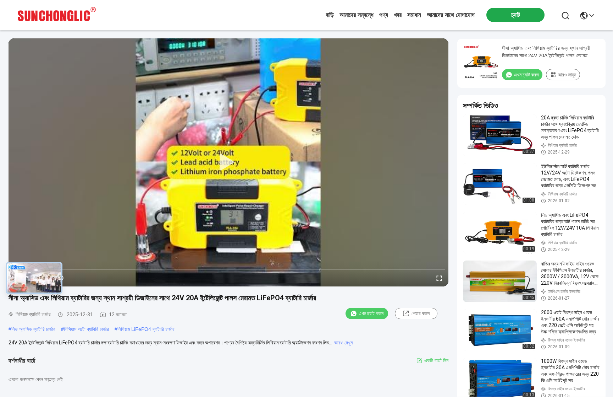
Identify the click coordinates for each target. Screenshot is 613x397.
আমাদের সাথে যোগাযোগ (451, 14)
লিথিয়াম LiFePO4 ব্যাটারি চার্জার (146, 329)
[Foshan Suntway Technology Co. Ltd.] (57, 15)
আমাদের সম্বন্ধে (356, 14)
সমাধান (414, 14)
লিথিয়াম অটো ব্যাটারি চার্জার (86, 329)
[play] (228, 162)
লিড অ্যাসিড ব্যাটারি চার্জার (33, 329)
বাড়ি (330, 14)
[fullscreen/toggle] (439, 278)
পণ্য (383, 14)
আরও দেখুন (343, 342)
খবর (398, 14)
